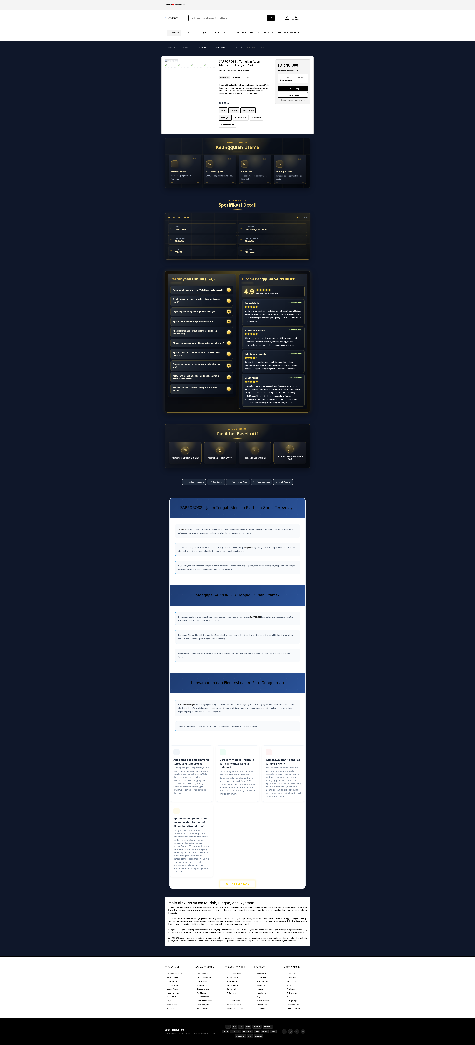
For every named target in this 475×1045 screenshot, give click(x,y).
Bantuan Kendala (203, 989)
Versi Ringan (291, 989)
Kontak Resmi (172, 1005)
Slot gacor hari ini (233, 977)
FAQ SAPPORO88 (203, 997)
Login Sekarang (293, 89)
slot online (200, 940)
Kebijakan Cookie (200, 1033)
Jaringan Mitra (261, 989)
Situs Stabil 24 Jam (233, 1001)
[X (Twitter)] (296, 1031)
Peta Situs (170, 1008)
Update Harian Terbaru (235, 1008)
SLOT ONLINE (215, 33)
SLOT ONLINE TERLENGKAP (288, 33)
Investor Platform (263, 1001)
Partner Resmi (262, 977)
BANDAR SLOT (269, 33)
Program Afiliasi (262, 974)
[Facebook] (284, 1031)
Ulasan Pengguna (203, 1005)
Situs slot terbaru (233, 989)
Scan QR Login (292, 1001)
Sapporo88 (183, 529)
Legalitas (170, 1001)
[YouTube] (303, 1031)
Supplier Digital (262, 1005)
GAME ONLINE (241, 33)
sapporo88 (222, 929)
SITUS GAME (255, 33)
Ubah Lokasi (289, 80)
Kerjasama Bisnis (262, 981)
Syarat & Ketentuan (174, 997)
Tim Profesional (172, 985)
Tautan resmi (231, 993)
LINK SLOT (228, 33)
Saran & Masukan (203, 1008)
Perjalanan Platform (174, 981)
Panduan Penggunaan (204, 977)
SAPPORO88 (174, 33)
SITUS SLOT (189, 33)
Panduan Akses (292, 997)
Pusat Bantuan (202, 993)
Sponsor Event (262, 985)
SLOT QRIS (202, 33)
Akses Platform (202, 981)
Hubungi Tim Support (204, 1001)
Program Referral (263, 997)
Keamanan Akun (202, 985)
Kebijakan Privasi (173, 993)
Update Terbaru (172, 989)
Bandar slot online (233, 985)
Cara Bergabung (202, 974)
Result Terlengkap (233, 981)
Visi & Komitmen (172, 977)
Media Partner (262, 993)
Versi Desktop (291, 977)
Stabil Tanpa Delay (293, 1005)
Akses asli (230, 997)
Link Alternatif (291, 981)
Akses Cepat (291, 985)
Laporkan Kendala (293, 1008)
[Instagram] (290, 1031)
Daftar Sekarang (292, 95)
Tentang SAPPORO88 (174, 974)
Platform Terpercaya (234, 1005)
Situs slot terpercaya (234, 974)
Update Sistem (292, 993)
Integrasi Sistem (262, 1008)
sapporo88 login (187, 704)
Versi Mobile (291, 974)
